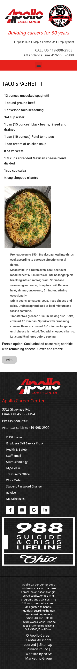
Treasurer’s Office (18, 474)
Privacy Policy (37, 649)
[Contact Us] (48, 42)
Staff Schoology (17, 462)
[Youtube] (22, 510)
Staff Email (13, 456)
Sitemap (45, 644)
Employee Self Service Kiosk (24, 443)
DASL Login (14, 437)
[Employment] (65, 42)
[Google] (34, 510)
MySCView (13, 468)
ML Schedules (15, 499)
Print (9, 360)
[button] (38, 65)
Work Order (14, 480)
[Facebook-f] (10, 510)
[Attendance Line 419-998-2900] (48, 55)
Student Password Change (24, 486)
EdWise (11, 492)
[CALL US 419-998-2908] (54, 50)
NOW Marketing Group (38, 656)
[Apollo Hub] (22, 42)
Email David (45, 629)
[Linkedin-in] (45, 510)
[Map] (35, 42)
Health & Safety (17, 449)
